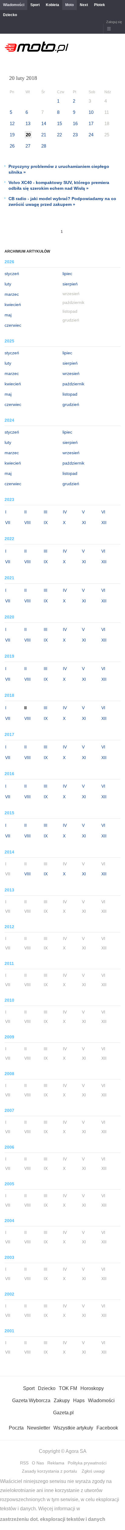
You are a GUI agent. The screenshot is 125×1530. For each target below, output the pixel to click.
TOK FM (68, 1388)
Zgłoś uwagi (93, 1471)
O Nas (38, 1462)
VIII (27, 522)
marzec (12, 294)
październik (73, 383)
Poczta (16, 1427)
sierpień (70, 283)
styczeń (12, 273)
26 (12, 145)
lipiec (67, 273)
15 (59, 123)
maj (8, 314)
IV (65, 511)
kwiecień (13, 304)
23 (75, 134)
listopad (69, 394)
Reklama (55, 1462)
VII (7, 522)
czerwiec (13, 325)
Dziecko (10, 15)
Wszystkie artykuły (73, 1427)
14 (43, 123)
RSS (24, 1462)
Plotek (99, 5)
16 (75, 123)
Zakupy (62, 1400)
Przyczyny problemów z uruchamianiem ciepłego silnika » (58, 169)
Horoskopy (92, 1388)
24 (91, 134)
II (25, 511)
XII (103, 522)
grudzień (70, 404)
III (45, 511)
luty (8, 283)
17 (91, 123)
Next (84, 5)
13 (27, 123)
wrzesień (70, 373)
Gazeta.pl (63, 1412)
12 (12, 123)
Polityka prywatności (87, 1462)
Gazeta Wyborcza (31, 1400)
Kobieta (52, 5)
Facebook (107, 1427)
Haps (79, 1400)
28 (43, 145)
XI (84, 522)
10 (91, 112)
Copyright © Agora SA (62, 1451)
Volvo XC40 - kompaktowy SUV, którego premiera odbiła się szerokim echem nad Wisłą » (58, 185)
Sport (35, 5)
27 (27, 145)
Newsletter (38, 1427)
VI (103, 511)
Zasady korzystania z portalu (49, 1471)
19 (12, 134)
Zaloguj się (114, 22)
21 (43, 134)
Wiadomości (13, 5)
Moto (69, 5)
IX (46, 522)
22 (59, 134)
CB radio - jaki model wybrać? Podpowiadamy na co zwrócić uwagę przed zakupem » (62, 201)
